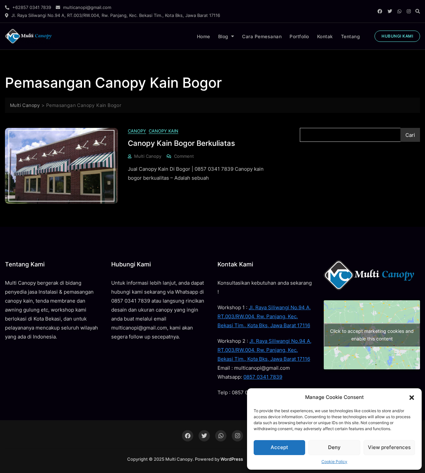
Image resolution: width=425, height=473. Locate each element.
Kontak (325, 36)
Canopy (137, 131)
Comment (184, 156)
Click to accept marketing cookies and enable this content (372, 334)
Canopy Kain (163, 131)
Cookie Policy (334, 461)
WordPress (231, 459)
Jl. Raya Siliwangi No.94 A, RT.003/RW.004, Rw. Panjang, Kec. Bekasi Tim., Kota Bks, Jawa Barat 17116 (264, 316)
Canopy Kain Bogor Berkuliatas (181, 143)
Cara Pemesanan (262, 36)
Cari (410, 135)
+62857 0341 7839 (31, 7)
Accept (279, 447)
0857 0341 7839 (262, 377)
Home (203, 36)
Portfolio (299, 36)
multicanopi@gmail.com (86, 7)
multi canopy (147, 156)
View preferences (389, 447)
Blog (223, 36)
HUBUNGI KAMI (397, 36)
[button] (411, 397)
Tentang (350, 36)
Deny (334, 447)
